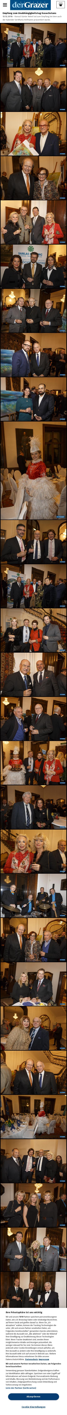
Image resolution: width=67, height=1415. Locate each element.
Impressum (44, 1359)
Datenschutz (31, 1359)
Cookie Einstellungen (33, 1407)
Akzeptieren (33, 1396)
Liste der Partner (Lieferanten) (21, 1388)
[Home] (30, 5)
